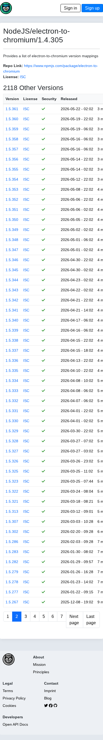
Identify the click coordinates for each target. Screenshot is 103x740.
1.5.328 (12, 441)
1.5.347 (12, 250)
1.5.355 (12, 169)
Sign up (92, 8)
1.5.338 (12, 340)
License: (11, 77)
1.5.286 (12, 542)
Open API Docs (15, 724)
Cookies (9, 705)
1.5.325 (12, 471)
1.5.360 (12, 119)
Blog (48, 698)
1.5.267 (12, 602)
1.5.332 (12, 401)
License (30, 99)
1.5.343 (12, 290)
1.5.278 (12, 582)
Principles (41, 672)
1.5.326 (12, 461)
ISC (23, 77)
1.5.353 (12, 189)
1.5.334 (12, 380)
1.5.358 (12, 139)
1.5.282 (12, 562)
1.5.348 (12, 240)
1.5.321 (12, 501)
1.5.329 (12, 431)
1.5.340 (12, 320)
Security (49, 99)
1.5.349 (12, 230)
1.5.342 (12, 300)
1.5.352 (12, 199)
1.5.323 (12, 481)
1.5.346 (12, 260)
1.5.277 (12, 592)
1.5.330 (12, 421)
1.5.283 (12, 552)
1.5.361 (12, 109)
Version (12, 99)
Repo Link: (13, 66)
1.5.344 (12, 280)
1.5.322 (12, 491)
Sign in (70, 8)
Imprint (50, 691)
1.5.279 (12, 572)
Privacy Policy (14, 698)
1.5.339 (12, 330)
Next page (74, 619)
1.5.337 (12, 350)
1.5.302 (12, 531)
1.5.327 (12, 451)
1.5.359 (12, 129)
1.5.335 (12, 370)
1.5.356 (12, 159)
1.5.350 (12, 219)
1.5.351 (12, 209)
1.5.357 (12, 149)
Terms (8, 691)
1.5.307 (12, 521)
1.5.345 (12, 270)
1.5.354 (12, 179)
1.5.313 (12, 511)
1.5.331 (12, 411)
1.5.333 (12, 391)
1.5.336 (12, 360)
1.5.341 (12, 310)
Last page (91, 619)
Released (69, 99)
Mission (39, 664)
